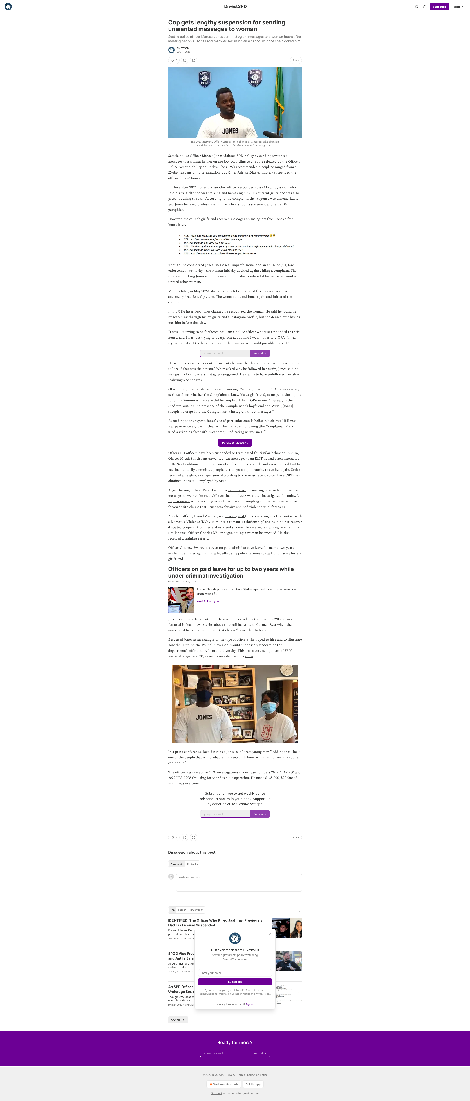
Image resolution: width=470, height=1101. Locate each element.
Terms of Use (253, 990)
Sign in (458, 6)
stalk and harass (278, 553)
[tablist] (184, 864)
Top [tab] (172, 910)
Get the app (253, 1084)
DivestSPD (183, 48)
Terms (241, 1075)
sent (204, 458)
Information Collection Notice (234, 993)
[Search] (416, 6)
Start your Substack (225, 1084)
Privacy (231, 1075)
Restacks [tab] (192, 864)
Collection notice (257, 1075)
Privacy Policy (262, 993)
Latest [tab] (182, 910)
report (258, 161)
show (249, 656)
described (218, 751)
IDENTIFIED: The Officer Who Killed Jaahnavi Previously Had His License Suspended (215, 922)
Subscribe (439, 6)
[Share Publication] (425, 6)
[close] (270, 934)
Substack (216, 1093)
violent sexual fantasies (267, 507)
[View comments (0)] (184, 60)
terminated (237, 490)
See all (175, 1020)
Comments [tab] (176, 864)
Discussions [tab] (196, 910)
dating (239, 533)
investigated (235, 516)
